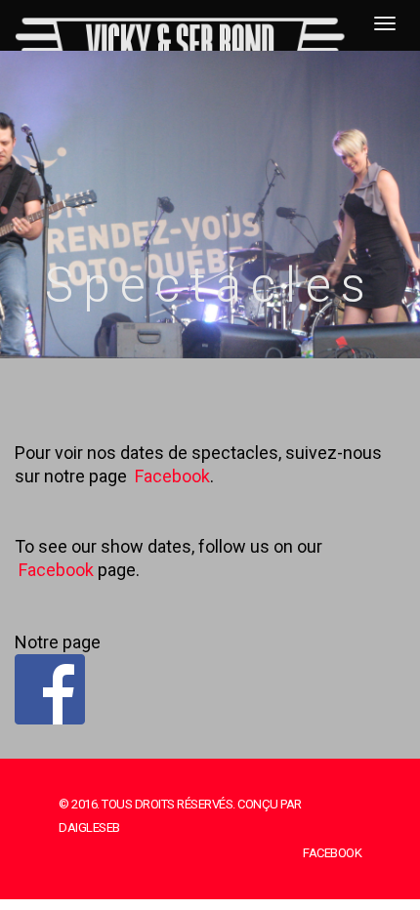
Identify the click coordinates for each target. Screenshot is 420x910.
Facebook (172, 476)
